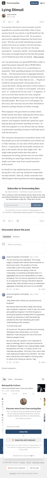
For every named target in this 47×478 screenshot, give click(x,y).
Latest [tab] (10, 379)
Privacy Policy (23, 449)
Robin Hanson (11, 14)
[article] (23, 389)
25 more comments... (9, 368)
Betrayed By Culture (11, 385)
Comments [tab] (7, 237)
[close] (40, 399)
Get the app (34, 468)
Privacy (22, 462)
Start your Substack (17, 468)
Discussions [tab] (18, 379)
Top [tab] (4, 379)
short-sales (40, 178)
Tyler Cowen (38, 56)
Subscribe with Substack (25, 440)
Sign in (42, 3)
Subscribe (34, 3)
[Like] (4, 22)
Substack (12, 473)
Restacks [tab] (16, 237)
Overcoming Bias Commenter (18, 257)
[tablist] (11, 237)
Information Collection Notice (27, 447)
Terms (28, 462)
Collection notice (38, 462)
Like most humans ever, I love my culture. (17, 388)
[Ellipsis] (44, 257)
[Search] (43, 379)
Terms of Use (34, 445)
